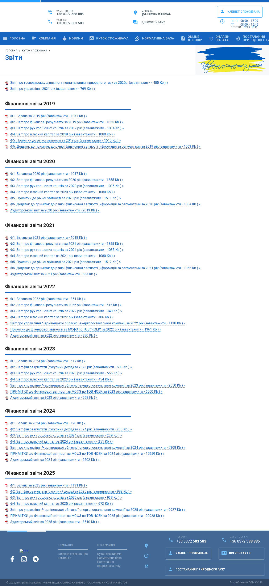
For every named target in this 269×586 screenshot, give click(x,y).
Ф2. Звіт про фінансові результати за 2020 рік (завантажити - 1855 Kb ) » (66, 180)
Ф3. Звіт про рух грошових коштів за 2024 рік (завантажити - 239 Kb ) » (66, 435)
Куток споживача (109, 38)
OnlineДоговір (191, 38)
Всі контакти (236, 553)
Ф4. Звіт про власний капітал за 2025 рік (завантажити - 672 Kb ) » (61, 504)
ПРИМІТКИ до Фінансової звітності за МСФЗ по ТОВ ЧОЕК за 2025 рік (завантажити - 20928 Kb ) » (87, 516)
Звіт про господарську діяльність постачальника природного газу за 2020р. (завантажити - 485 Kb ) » (89, 83)
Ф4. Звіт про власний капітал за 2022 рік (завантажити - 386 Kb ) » (61, 317)
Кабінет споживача (240, 11)
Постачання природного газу (196, 569)
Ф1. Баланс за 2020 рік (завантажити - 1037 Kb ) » (48, 174)
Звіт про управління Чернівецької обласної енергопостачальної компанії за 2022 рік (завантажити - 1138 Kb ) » (97, 323)
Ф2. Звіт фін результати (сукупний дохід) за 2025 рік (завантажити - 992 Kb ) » (71, 491)
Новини (72, 38)
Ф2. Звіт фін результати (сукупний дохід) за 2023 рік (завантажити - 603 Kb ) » (71, 367)
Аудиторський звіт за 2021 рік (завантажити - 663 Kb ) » (54, 274)
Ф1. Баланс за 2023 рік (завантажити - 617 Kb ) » (48, 361)
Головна (14, 38)
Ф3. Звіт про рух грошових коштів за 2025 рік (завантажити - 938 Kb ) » (66, 497)
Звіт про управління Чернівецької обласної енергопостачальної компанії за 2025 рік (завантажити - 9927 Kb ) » (97, 510)
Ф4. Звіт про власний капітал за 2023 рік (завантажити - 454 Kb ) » (61, 379)
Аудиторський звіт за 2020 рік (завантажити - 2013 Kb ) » (54, 210)
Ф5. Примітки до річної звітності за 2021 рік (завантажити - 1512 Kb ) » (65, 262)
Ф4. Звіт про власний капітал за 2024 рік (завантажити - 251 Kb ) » (61, 441)
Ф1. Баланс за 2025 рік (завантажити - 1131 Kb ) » (48, 485)
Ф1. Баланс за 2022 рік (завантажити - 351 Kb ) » (48, 299)
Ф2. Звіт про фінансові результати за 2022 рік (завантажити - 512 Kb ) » (65, 305)
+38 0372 (70, 14)
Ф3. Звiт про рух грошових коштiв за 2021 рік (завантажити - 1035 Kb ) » (67, 250)
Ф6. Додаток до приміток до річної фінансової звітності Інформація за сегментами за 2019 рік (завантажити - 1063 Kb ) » (105, 146)
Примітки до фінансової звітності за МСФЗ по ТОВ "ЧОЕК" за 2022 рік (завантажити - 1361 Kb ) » (85, 329)
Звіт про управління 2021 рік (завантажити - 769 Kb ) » (52, 89)
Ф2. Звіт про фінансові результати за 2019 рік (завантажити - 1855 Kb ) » (66, 122)
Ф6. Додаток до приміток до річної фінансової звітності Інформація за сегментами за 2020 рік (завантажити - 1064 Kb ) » (105, 204)
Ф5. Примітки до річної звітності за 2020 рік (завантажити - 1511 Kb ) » (65, 198)
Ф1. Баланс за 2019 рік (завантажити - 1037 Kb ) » (48, 116)
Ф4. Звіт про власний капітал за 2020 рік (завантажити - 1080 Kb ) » (62, 192)
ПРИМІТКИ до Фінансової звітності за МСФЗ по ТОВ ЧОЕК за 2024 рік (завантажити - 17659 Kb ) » (87, 454)
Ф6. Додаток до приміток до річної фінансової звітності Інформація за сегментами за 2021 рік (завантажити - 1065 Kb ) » (105, 268)
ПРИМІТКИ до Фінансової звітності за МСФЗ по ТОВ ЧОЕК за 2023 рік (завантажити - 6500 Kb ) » (86, 391)
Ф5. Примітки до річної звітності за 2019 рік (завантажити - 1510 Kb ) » (65, 140)
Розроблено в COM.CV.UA (246, 582)
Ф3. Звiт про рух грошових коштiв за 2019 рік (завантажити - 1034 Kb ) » (67, 128)
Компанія (44, 38)
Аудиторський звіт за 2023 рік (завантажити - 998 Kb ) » (54, 398)
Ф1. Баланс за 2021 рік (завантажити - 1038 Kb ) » (48, 238)
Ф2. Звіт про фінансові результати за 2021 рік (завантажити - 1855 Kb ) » (66, 244)
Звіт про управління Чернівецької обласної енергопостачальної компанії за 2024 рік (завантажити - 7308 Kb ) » (97, 448)
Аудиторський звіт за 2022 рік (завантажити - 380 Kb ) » (54, 335)
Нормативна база (154, 38)
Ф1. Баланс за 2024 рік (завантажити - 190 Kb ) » (48, 423)
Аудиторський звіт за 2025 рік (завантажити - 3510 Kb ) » (54, 522)
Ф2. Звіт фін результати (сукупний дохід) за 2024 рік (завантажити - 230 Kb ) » (71, 429)
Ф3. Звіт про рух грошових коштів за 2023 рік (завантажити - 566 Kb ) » (66, 373)
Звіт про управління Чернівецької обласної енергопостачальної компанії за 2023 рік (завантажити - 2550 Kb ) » (97, 385)
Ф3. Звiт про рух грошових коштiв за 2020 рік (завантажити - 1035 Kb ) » (67, 186)
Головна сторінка (70, 554)
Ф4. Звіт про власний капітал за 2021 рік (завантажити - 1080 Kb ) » (62, 256)
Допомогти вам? (153, 22)
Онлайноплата (218, 38)
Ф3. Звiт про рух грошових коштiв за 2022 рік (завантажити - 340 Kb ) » (66, 311)
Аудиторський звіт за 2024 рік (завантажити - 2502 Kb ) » (54, 460)
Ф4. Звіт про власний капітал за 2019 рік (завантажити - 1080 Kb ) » (62, 134)
